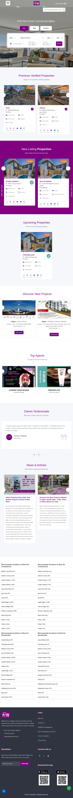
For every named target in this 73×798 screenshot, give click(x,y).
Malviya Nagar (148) (7, 606)
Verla (8, 108)
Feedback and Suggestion (45, 727)
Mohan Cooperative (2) (8, 679)
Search (59, 43)
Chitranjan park (28, 255)
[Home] (36, 3)
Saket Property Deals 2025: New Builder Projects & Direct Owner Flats (18, 500)
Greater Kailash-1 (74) (44, 580)
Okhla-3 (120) (5, 628)
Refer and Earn (1, 190)
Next (68, 95)
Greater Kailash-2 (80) (7, 584)
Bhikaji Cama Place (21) (45, 571)
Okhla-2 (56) (41, 624)
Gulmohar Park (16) (43, 666)
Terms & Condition (43, 736)
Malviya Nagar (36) (6, 675)
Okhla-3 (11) (41, 628)
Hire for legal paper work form (47, 731)
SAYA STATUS (22, 321)
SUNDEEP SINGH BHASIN (19, 390)
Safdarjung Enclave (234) (8, 688)
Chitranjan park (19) (43, 644)
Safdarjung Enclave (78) (44, 688)
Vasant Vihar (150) (43, 697)
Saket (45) (41, 692)
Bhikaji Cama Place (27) (8, 571)
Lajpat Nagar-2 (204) (7, 602)
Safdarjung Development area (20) (48, 684)
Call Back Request (71, 190)
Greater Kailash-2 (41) (44, 584)
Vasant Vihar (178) (6, 697)
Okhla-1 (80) (41, 619)
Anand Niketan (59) (7, 640)
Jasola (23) (41, 597)
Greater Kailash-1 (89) (44, 657)
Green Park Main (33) (44, 589)
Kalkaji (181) (5, 666)
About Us (40, 718)
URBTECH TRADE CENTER (57, 321)
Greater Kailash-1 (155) (8, 580)
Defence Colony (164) (7, 575)
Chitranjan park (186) (7, 644)
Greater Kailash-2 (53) (44, 662)
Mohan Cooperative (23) (45, 611)
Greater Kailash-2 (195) (8, 662)
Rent (34, 28)
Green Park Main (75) (7, 589)
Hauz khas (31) (42, 670)
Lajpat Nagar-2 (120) (44, 602)
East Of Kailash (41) (43, 653)
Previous (3, 95)
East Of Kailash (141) (7, 653)
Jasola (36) (4, 597)
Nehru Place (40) (43, 615)
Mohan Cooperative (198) (8, 611)
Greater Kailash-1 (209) (8, 657)
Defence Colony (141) (44, 648)
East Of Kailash (45, 181)
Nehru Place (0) (5, 684)
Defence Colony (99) (7, 648)
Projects (46, 28)
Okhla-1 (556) (5, 619)
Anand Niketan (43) (43, 640)
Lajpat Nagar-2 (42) (7, 670)
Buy (24, 28)
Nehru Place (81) (6, 615)
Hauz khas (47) (42, 593)
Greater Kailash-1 (12, 181)
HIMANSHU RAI (54, 390)
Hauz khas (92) (5, 593)
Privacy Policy (42, 740)
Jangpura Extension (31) (45, 675)
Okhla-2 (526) (5, 624)
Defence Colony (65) (44, 575)
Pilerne (42, 108)
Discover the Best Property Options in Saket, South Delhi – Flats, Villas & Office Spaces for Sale (53, 500)
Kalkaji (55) (41, 679)
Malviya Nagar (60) (43, 606)
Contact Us (41, 723)
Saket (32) (4, 692)
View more (19, 332)
